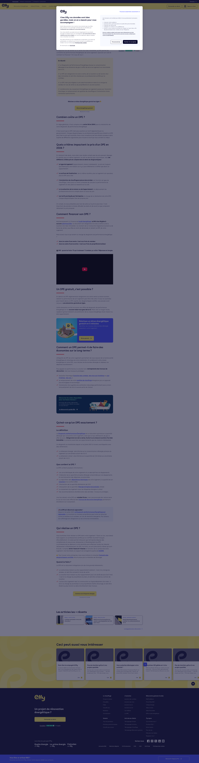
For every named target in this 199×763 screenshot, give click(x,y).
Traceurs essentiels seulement (128, 11)
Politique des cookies (81, 42)
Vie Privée (72, 45)
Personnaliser (116, 42)
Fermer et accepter (130, 42)
